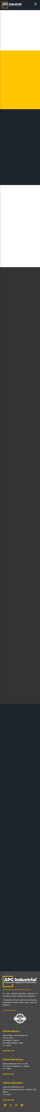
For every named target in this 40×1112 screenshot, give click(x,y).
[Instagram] (16, 1105)
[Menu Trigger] (35, 3)
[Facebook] (22, 1105)
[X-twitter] (10, 1105)
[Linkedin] (5, 1105)
